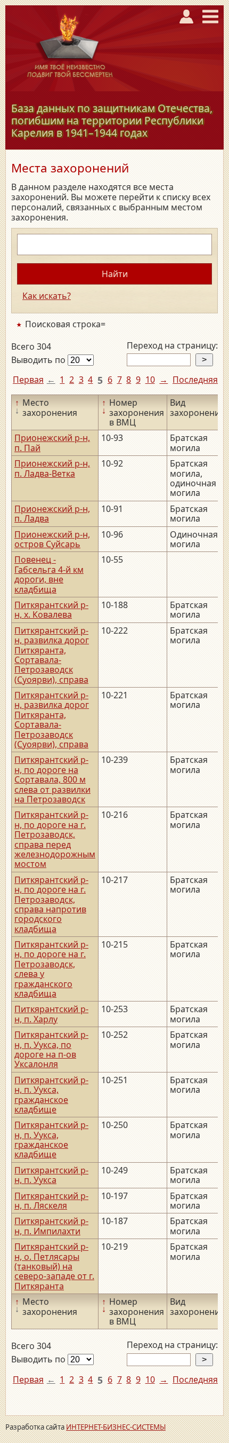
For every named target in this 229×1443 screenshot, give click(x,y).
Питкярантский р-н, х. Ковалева (51, 609)
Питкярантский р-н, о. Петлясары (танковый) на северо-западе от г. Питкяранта (54, 1266)
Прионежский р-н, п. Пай (52, 442)
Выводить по (39, 360)
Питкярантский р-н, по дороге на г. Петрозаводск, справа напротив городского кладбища (51, 904)
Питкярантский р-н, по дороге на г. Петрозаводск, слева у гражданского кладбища (51, 969)
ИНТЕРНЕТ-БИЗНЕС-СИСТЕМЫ (116, 1427)
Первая (28, 379)
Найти (115, 274)
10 (150, 379)
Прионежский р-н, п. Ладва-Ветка (52, 468)
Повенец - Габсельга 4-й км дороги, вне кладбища (49, 574)
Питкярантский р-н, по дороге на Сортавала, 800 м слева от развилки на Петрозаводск (52, 779)
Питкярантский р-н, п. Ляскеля (51, 1200)
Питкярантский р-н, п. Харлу (51, 1013)
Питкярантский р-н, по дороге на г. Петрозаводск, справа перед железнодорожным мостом (54, 839)
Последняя (195, 379)
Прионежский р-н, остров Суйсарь (52, 539)
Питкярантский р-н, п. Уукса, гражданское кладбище (51, 1094)
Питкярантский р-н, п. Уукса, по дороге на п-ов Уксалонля (51, 1049)
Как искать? (46, 296)
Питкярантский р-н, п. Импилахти (51, 1225)
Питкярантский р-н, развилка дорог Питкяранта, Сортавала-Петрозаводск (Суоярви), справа (51, 655)
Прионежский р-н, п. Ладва (52, 513)
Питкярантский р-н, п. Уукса (51, 1175)
